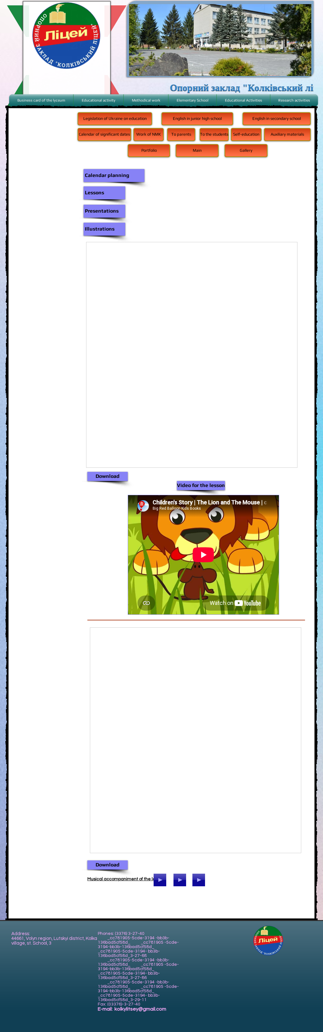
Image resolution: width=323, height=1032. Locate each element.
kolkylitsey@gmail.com (140, 1008)
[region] (220, 40)
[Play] (179, 880)
